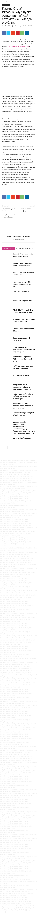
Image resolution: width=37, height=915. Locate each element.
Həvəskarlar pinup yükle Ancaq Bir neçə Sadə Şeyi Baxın (22, 284)
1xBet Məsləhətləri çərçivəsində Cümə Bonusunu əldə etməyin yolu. (24, 349)
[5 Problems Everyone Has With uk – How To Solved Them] (7, 359)
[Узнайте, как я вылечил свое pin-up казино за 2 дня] (7, 265)
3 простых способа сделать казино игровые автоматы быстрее (23, 405)
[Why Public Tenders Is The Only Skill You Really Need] (7, 312)
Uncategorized (14, 2)
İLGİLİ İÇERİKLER (8, 249)
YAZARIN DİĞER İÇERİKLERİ (24, 249)
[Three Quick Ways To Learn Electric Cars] (7, 275)
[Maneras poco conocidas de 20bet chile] (7, 331)
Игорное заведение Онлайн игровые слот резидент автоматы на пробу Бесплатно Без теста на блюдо (9, 213)
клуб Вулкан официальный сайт (18, 46)
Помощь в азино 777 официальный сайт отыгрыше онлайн (28, 211)
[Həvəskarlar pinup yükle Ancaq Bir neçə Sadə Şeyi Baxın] (7, 284)
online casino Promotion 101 (23, 438)
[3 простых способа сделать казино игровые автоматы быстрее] (7, 405)
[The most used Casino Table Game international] (7, 321)
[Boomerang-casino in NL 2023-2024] (7, 340)
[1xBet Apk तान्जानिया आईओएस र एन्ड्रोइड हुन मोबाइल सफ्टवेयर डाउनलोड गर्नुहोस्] (7, 396)
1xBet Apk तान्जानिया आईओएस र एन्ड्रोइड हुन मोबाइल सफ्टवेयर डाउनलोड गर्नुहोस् (23, 396)
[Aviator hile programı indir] (7, 303)
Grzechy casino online (21, 375)
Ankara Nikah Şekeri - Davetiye (13, 26)
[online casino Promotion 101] (7, 440)
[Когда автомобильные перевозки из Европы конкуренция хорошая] (7, 387)
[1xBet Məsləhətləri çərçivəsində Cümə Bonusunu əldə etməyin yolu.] (7, 349)
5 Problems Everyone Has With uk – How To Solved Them (22, 359)
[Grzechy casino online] (7, 377)
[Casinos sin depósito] (7, 293)
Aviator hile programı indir (22, 301)
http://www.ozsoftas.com (18, 239)
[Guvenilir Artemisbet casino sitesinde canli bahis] (7, 256)
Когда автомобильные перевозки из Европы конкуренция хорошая (22, 387)
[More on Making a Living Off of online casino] (7, 415)
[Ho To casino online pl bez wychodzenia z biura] (7, 368)
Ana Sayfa (4, 2)
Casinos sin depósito (21, 291)
